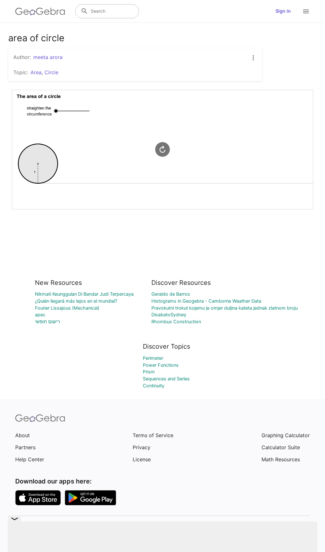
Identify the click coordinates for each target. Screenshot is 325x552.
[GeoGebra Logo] (40, 11)
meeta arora (48, 57)
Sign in (283, 11)
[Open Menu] (306, 11)
